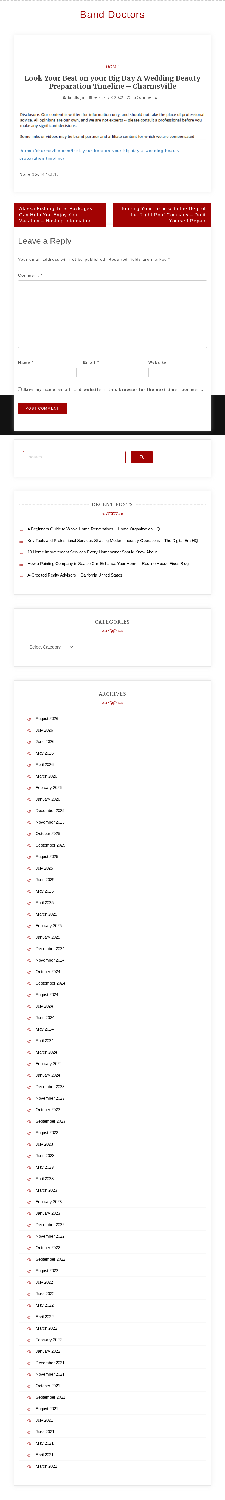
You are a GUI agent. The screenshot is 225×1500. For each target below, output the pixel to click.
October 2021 (48, 1385)
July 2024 (44, 1006)
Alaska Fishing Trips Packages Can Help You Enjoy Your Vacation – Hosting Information (55, 214)
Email (91, 362)
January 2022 (48, 1351)
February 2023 (49, 1201)
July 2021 (44, 1420)
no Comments (143, 97)
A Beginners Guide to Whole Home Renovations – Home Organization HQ (93, 529)
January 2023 (48, 1213)
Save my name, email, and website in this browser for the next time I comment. (113, 389)
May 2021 (45, 1443)
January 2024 (48, 1075)
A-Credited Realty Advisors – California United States (74, 575)
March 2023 (46, 1190)
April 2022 (45, 1316)
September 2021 (50, 1397)
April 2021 (45, 1454)
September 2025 (50, 845)
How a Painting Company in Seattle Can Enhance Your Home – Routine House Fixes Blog (108, 563)
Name (26, 362)
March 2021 (46, 1466)
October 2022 (48, 1247)
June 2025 (45, 879)
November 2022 (50, 1236)
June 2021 (45, 1431)
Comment (30, 275)
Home (112, 67)
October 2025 (48, 833)
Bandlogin (75, 97)
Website (157, 362)
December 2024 (50, 948)
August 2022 (47, 1270)
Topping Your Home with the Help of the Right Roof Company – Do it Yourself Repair (163, 214)
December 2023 (50, 1086)
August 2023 (47, 1132)
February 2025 (49, 925)
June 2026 (45, 741)
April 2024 (45, 1040)
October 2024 (48, 971)
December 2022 (50, 1224)
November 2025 (50, 822)
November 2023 (50, 1098)
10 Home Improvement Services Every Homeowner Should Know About (92, 552)
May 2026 (45, 753)
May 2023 (45, 1167)
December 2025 (50, 810)
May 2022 (45, 1305)
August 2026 (47, 718)
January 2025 (48, 937)
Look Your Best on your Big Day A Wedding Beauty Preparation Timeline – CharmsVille (112, 82)
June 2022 (45, 1293)
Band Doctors (112, 14)
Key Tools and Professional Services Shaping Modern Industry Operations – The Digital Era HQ (112, 540)
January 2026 (48, 799)
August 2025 (47, 856)
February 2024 (49, 1063)
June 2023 (45, 1155)
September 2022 (50, 1259)
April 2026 (45, 764)
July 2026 (44, 730)
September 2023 (50, 1121)
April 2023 (45, 1178)
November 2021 (50, 1374)
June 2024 (45, 1017)
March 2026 (46, 776)
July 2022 (44, 1282)
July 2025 (44, 868)
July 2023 (44, 1144)
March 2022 (46, 1328)
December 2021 (50, 1362)
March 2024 (46, 1052)
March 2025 (46, 914)
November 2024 (50, 960)
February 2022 (49, 1339)
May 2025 (45, 891)
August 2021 (47, 1408)
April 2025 (45, 902)
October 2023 (48, 1109)
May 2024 (45, 1029)
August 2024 (47, 994)
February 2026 (49, 787)
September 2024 (50, 983)
